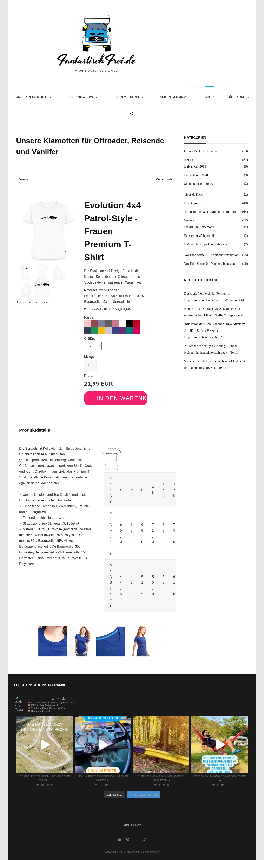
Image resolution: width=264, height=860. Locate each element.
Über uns (237, 97)
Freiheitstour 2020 (196, 175)
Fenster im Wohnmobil (199, 235)
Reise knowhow (79, 97)
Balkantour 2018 (195, 166)
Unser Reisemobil (31, 97)
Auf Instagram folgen (146, 794)
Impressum (132, 824)
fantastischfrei (44, 720)
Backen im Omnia (171, 97)
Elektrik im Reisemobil (199, 227)
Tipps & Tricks (194, 194)
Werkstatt (190, 220)
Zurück (23, 179)
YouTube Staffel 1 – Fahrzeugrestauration (211, 255)
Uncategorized (193, 203)
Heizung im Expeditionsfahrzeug (205, 244)
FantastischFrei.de (96, 60)
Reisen (188, 160)
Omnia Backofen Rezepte (201, 151)
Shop (209, 97)
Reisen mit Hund (125, 97)
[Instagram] (67, 768)
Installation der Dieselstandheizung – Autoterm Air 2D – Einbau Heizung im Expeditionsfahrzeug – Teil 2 (214, 330)
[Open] (44, 744)
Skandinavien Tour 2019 (200, 183)
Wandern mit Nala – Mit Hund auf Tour (210, 211)
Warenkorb (164, 179)
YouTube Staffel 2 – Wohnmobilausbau (210, 263)
